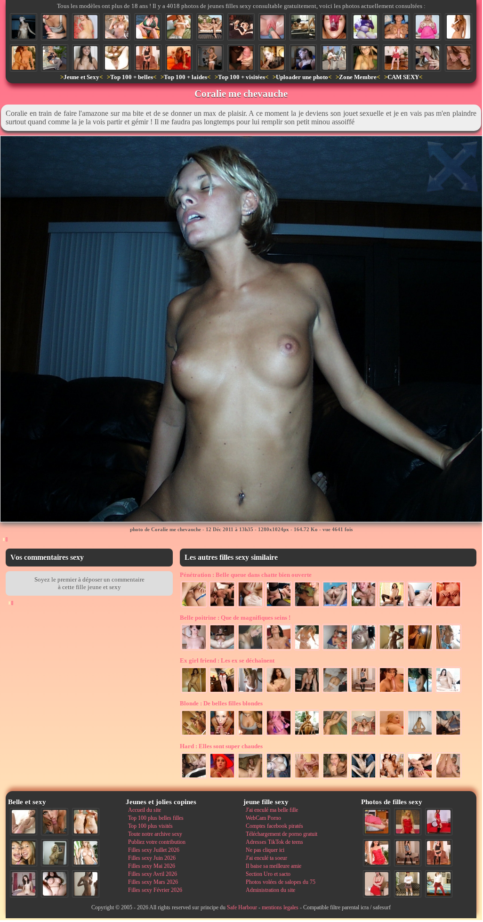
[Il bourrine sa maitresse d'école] (420, 606)
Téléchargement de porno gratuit (281, 834)
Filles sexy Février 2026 (155, 890)
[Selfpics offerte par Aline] (420, 649)
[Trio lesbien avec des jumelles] (241, 27)
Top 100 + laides (185, 77)
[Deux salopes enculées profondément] (420, 778)
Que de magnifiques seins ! (235, 617)
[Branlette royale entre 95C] (396, 27)
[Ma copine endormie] (335, 692)
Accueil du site (144, 810)
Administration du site (270, 890)
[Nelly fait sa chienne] (307, 692)
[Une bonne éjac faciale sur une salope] (279, 649)
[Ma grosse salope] (54, 884)
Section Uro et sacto (268, 874)
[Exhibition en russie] (334, 58)
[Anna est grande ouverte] (363, 735)
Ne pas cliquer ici (265, 850)
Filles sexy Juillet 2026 (153, 850)
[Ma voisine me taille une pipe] (54, 821)
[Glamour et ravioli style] (458, 27)
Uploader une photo (302, 77)
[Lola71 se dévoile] (363, 692)
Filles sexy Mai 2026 (151, 866)
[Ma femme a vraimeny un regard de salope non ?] (117, 27)
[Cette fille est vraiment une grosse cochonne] (458, 58)
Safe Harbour (242, 907)
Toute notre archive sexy (155, 834)
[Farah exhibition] (54, 58)
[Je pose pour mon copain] (222, 649)
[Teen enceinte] (365, 27)
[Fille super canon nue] (85, 852)
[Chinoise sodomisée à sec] (392, 606)
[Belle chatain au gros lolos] (448, 649)
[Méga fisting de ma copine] (272, 27)
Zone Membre (358, 77)
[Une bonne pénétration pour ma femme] (335, 606)
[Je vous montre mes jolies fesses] (448, 778)
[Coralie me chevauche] (23, 27)
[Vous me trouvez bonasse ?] (376, 821)
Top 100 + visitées (241, 77)
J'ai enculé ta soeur (266, 858)
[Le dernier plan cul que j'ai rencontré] (396, 58)
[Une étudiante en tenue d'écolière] (222, 692)
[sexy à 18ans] (194, 735)
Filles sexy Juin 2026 (152, 858)
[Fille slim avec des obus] (85, 884)
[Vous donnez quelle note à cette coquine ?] (438, 821)
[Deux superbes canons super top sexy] (210, 27)
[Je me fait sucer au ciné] (54, 27)
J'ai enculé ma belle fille (272, 810)
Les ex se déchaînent (227, 660)
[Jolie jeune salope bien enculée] (448, 606)
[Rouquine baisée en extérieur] (363, 606)
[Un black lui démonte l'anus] (392, 778)
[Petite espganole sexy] (85, 58)
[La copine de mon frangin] (279, 692)
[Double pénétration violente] (222, 606)
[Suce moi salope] (272, 58)
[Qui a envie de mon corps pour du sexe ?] (407, 852)
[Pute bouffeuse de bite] (427, 58)
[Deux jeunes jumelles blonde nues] (85, 821)
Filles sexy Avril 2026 (152, 874)
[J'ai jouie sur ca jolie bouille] (222, 735)
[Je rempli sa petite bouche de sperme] (335, 778)
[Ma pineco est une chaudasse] (420, 735)
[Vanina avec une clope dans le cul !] (392, 735)
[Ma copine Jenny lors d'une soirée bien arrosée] (335, 735)
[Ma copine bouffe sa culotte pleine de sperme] (334, 27)
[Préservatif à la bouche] (222, 778)
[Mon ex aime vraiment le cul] (438, 884)
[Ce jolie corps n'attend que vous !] (148, 58)
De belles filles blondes (221, 703)
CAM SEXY (403, 77)
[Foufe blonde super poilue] (117, 58)
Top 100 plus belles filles (156, 818)
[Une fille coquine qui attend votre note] (407, 821)
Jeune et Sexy (81, 77)
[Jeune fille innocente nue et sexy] (23, 821)
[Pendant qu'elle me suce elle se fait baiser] (279, 606)
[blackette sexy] (194, 692)
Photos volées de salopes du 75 (280, 882)
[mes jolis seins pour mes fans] (250, 649)
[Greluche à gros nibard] (427, 27)
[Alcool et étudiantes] (335, 649)
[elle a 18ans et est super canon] (448, 735)
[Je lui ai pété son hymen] (250, 606)
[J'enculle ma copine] (307, 606)
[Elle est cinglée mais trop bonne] (279, 735)
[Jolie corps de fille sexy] (307, 649)
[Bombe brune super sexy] (448, 692)
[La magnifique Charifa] (420, 692)
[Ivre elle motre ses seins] (279, 778)
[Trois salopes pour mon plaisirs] (307, 735)
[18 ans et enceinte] (392, 649)
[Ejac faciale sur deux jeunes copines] (23, 852)
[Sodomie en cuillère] (194, 606)
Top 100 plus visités (150, 826)
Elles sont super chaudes (221, 746)
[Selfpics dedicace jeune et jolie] (54, 852)
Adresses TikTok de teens (274, 842)
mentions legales (280, 907)
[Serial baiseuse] (179, 58)
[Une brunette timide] (194, 649)
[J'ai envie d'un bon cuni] (363, 778)
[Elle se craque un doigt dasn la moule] (250, 778)
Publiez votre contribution (156, 842)
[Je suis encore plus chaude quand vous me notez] (407, 884)
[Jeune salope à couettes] (392, 692)
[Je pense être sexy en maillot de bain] (148, 27)
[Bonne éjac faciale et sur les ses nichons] (250, 735)
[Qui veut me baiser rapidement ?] (376, 852)
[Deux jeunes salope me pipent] (194, 778)
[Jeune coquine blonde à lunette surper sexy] (365, 58)
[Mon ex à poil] (210, 58)
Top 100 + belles (131, 77)
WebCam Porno (263, 818)
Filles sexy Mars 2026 (153, 882)
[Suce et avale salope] (241, 58)
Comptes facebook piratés (274, 826)
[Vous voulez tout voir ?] (303, 27)
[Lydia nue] (179, 27)
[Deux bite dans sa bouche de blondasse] (307, 778)
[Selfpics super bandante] (363, 649)
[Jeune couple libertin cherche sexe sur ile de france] (23, 58)
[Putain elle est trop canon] (250, 692)
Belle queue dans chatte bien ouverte (246, 574)
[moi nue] (23, 884)
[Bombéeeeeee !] (303, 58)
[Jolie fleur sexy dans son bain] (85, 27)
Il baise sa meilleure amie (273, 866)
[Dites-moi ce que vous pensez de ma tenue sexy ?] (376, 884)
